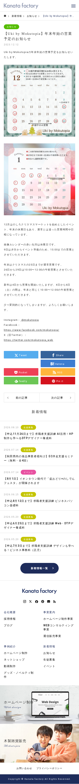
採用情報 (10, 618)
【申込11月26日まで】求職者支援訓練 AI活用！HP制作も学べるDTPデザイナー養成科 (38, 436)
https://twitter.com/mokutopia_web (28, 340)
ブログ (8, 625)
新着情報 (49, 646)
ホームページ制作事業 (58, 618)
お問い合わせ (24, 768)
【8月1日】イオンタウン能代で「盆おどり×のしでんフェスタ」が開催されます (39, 480)
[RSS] (54, 602)
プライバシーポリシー (49, 768)
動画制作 (10, 666)
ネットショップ (14, 659)
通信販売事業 (52, 636)
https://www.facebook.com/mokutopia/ (31, 330)
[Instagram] (24, 602)
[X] (30, 602)
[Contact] (48, 602)
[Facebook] (36, 602)
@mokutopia (30, 319)
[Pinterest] (42, 602)
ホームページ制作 (16, 653)
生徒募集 (28, 427)
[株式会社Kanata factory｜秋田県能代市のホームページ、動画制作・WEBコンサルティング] (21, 6)
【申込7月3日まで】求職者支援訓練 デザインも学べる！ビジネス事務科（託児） (39, 548)
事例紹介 (10, 646)
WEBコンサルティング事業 (58, 627)
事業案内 (49, 612)
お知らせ (11, 27)
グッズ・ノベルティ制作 (19, 674)
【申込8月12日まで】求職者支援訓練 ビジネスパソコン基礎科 (38, 503)
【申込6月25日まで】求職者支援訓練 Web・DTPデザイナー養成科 (38, 525)
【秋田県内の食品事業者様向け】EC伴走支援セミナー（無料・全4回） (38, 458)
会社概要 (10, 612)
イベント (28, 472)
